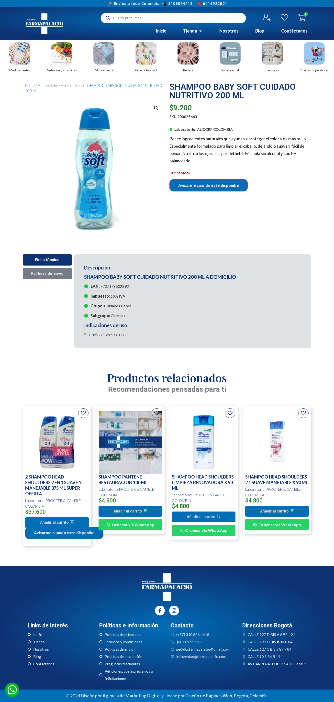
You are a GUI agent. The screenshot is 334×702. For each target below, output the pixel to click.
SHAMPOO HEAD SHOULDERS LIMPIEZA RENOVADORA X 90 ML (203, 482)
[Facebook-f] (160, 610)
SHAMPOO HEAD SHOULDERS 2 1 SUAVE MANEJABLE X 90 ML (276, 479)
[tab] (47, 260)
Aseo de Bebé (72, 85)
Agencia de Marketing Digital (131, 695)
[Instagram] (174, 610)
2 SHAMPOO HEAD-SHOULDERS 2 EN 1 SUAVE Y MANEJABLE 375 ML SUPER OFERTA (53, 485)
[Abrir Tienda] (200, 31)
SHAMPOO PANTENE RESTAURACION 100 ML (123, 479)
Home (30, 85)
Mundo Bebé (47, 85)
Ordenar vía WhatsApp (133, 524)
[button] (57, 522)
